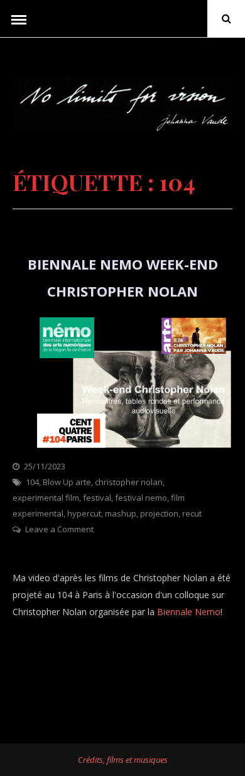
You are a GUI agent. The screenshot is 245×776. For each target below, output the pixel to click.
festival (97, 497)
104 (32, 482)
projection (159, 513)
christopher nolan (129, 482)
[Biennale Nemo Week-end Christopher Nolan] (122, 450)
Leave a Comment (59, 529)
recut (192, 513)
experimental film (46, 497)
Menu (19, 19)
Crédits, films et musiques (123, 759)
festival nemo (141, 497)
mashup (120, 513)
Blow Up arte (67, 482)
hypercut (84, 513)
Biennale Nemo (188, 612)
